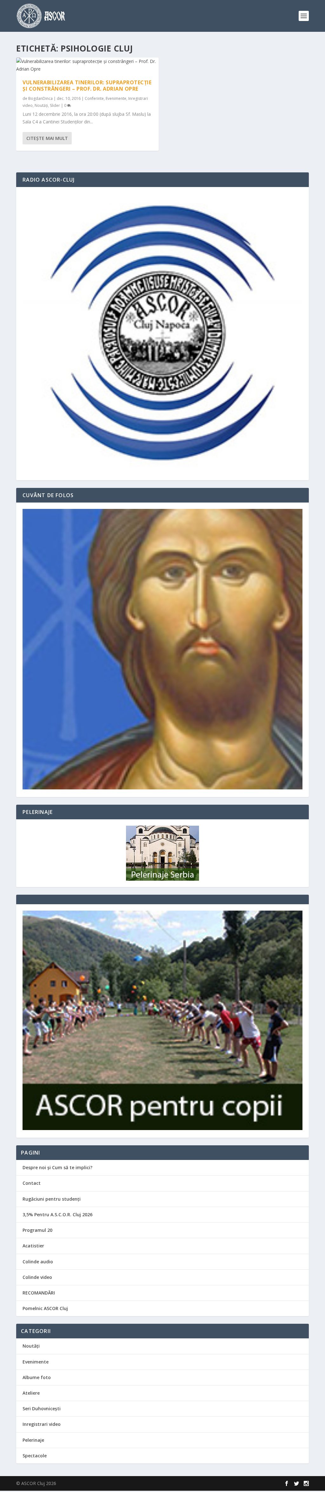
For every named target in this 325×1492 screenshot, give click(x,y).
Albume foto (37, 1377)
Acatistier (33, 1246)
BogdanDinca (40, 98)
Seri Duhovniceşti (42, 1408)
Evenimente (116, 98)
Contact (32, 1183)
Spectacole (35, 1456)
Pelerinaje (33, 1440)
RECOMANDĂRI (39, 1293)
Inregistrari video (42, 1424)
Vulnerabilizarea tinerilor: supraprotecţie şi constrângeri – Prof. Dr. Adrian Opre (87, 86)
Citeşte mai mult (47, 138)
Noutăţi (41, 105)
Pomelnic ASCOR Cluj (45, 1308)
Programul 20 (37, 1230)
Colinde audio (38, 1262)
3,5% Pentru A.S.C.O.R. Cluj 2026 (57, 1214)
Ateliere (31, 1393)
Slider (55, 105)
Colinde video (37, 1277)
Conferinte (94, 98)
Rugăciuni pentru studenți (52, 1199)
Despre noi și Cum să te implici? (57, 1167)
